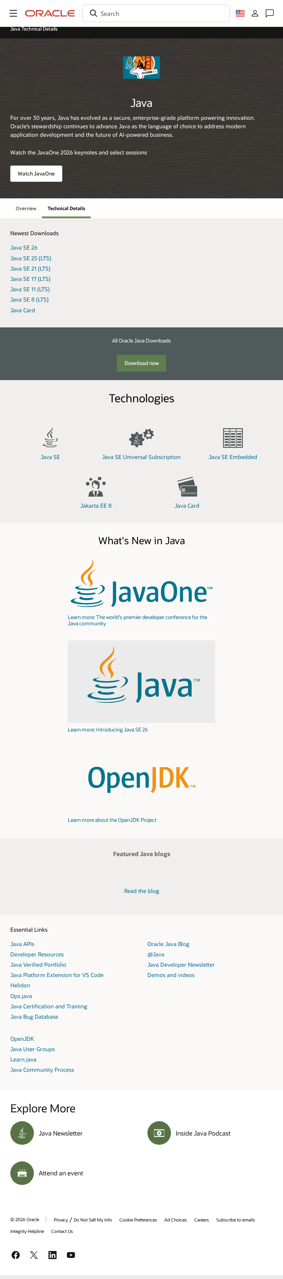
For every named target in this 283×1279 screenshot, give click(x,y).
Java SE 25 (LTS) (30, 258)
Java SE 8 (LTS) (29, 299)
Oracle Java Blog (168, 944)
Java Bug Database (34, 1016)
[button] (13, 13)
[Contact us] (269, 13)
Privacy (61, 1220)
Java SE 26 (24, 247)
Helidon (20, 985)
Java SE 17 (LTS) (30, 278)
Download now (142, 362)
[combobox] (156, 13)
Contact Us (62, 1231)
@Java (155, 954)
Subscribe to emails (235, 1220)
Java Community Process (42, 1069)
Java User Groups (32, 1049)
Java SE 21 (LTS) (30, 268)
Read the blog (141, 890)
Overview (26, 208)
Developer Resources (37, 954)
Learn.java (23, 1059)
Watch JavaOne (36, 173)
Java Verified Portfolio (38, 964)
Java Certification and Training (48, 1006)
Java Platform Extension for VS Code (57, 975)
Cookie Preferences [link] (138, 1220)
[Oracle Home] (50, 13)
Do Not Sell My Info (93, 1220)
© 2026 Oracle (24, 1219)
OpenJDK (22, 1038)
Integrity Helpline (27, 1231)
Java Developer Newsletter (181, 964)
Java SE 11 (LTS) (30, 289)
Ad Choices (175, 1220)
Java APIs (22, 944)
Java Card (22, 310)
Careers (201, 1220)
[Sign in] (255, 13)
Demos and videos (171, 975)
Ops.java (21, 996)
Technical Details (66, 208)
